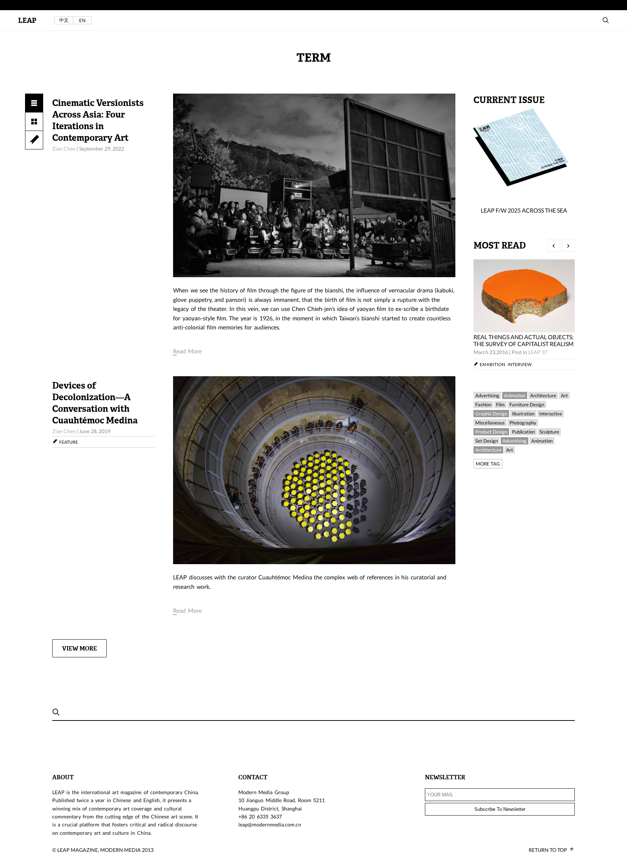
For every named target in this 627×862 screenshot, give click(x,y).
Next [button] (568, 245)
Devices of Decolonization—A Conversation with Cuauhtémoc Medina (95, 403)
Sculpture (549, 432)
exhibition (492, 364)
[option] (524, 314)
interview (520, 364)
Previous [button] (554, 245)
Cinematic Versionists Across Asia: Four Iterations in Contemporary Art (98, 120)
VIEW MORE (79, 648)
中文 (64, 20)
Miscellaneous (490, 423)
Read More (187, 351)
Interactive (550, 413)
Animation (514, 395)
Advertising (487, 395)
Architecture (543, 395)
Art (564, 395)
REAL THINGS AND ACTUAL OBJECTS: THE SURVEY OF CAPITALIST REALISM (524, 340)
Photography (522, 423)
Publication (523, 432)
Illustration (523, 413)
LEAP (27, 20)
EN (82, 20)
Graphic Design (491, 413)
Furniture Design (526, 404)
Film (500, 404)
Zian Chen (63, 148)
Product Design (491, 432)
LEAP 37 (538, 352)
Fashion (483, 404)
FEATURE (68, 442)
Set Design (486, 441)
